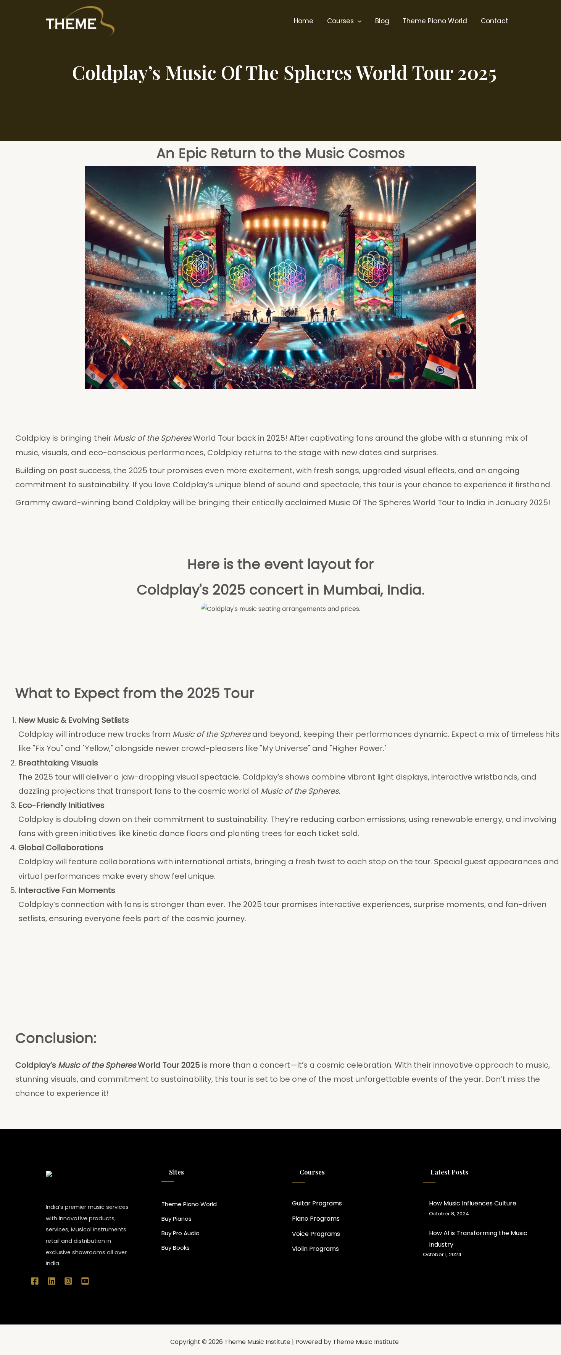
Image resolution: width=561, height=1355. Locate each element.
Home (303, 21)
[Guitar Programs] (317, 1203)
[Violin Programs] (315, 1249)
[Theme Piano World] (189, 1204)
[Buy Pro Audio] (180, 1233)
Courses (340, 21)
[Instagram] (68, 1281)
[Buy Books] (175, 1247)
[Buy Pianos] (176, 1218)
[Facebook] (35, 1281)
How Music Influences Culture (472, 1203)
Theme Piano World (435, 21)
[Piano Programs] (316, 1218)
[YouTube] (85, 1281)
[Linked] (51, 1281)
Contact (494, 21)
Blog (382, 21)
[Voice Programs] (316, 1234)
